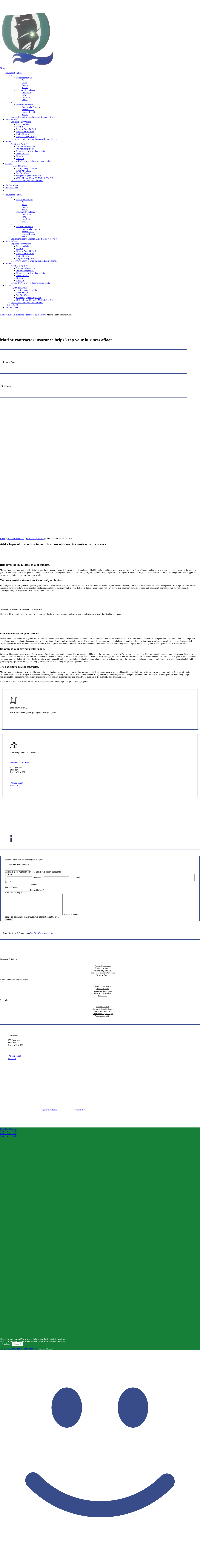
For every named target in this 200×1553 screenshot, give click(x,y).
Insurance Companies (25, 268)
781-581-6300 (11, 305)
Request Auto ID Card (26, 251)
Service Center (11, 241)
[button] (2, 68)
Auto (24, 202)
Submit (9, 920)
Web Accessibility (102, 1016)
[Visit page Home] (27, 66)
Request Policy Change (26, 258)
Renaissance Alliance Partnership (30, 273)
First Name (38, 877)
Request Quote (11, 307)
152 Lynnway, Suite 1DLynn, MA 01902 (26, 291)
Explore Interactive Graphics (103, 973)
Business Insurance (15, 315)
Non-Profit (26, 219)
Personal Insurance (103, 966)
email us (49, 933)
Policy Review (22, 256)
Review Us (21, 278)
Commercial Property (31, 229)
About (8, 263)
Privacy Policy (79, 1110)
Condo (25, 207)
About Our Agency (103, 986)
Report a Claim (22, 246)
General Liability (29, 234)
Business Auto (28, 231)
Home (24, 204)
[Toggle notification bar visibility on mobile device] (100, 1336)
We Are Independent (25, 270)
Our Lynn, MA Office (19, 763)
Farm (24, 217)
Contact (8, 285)
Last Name (75, 877)
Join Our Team (22, 275)
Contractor (26, 214)
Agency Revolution (49, 1110)
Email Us (14, 786)
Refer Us (20, 280)
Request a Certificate (25, 253)
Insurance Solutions (13, 195)
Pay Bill (19, 248)
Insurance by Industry (35, 315)
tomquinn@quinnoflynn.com (24, 1349)
